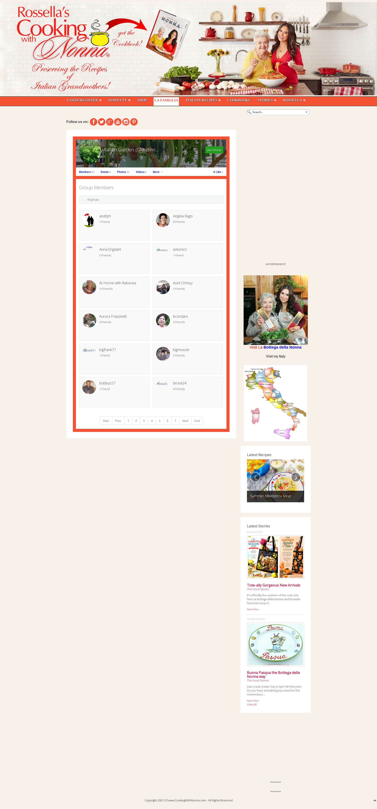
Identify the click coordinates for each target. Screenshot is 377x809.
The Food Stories (258, 589)
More (156, 172)
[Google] (109, 121)
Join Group (214, 150)
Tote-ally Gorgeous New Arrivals (273, 585)
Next (185, 420)
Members (86, 172)
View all (252, 704)
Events (106, 172)
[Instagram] (126, 121)
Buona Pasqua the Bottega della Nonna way (273, 674)
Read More (253, 609)
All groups (93, 199)
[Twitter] (101, 121)
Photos (123, 172)
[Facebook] (93, 121)
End (197, 420)
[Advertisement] (273, 195)
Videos (141, 172)
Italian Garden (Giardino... (131, 149)
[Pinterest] (134, 121)
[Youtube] (117, 121)
